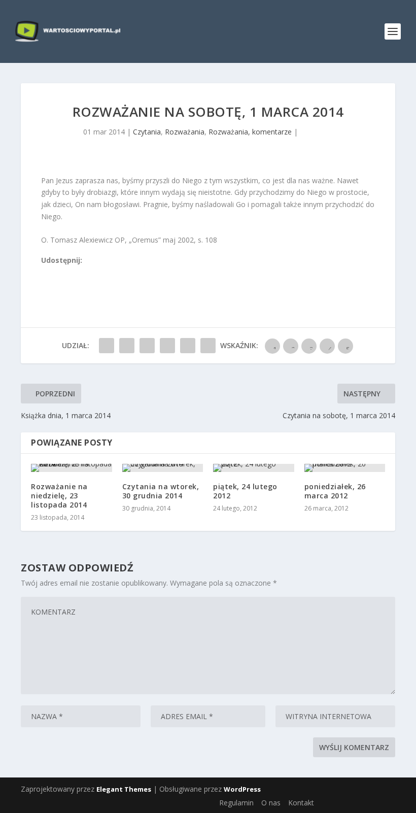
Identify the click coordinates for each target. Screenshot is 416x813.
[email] (101, 272)
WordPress (242, 789)
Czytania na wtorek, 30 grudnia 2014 (160, 491)
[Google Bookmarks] (79, 272)
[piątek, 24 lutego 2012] (253, 468)
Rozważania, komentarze (250, 132)
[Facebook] (46, 272)
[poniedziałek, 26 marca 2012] (345, 468)
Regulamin (236, 802)
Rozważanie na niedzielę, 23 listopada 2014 (59, 496)
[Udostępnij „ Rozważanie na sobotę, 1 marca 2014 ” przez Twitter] (127, 345)
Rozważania (184, 132)
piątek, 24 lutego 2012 (245, 491)
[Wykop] (57, 272)
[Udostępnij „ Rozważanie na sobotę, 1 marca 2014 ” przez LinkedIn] (167, 345)
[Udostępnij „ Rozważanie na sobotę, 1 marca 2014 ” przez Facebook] (106, 345)
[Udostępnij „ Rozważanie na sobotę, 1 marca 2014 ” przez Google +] (147, 345)
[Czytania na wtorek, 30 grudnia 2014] (162, 468)
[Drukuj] (113, 272)
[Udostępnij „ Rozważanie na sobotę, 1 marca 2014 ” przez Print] (208, 345)
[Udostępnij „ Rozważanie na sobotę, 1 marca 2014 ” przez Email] (188, 345)
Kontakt (301, 802)
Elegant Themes (123, 789)
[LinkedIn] (90, 272)
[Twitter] (68, 272)
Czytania (147, 132)
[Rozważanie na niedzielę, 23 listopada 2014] (71, 468)
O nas (271, 802)
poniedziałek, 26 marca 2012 (335, 491)
